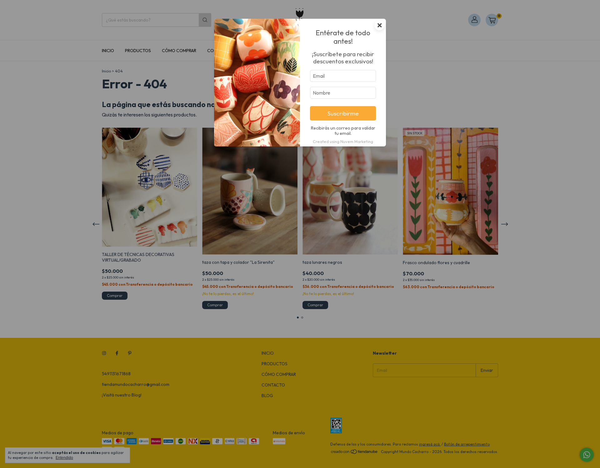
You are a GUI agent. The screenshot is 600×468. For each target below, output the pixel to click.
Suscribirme (343, 113)
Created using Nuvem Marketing (343, 141)
